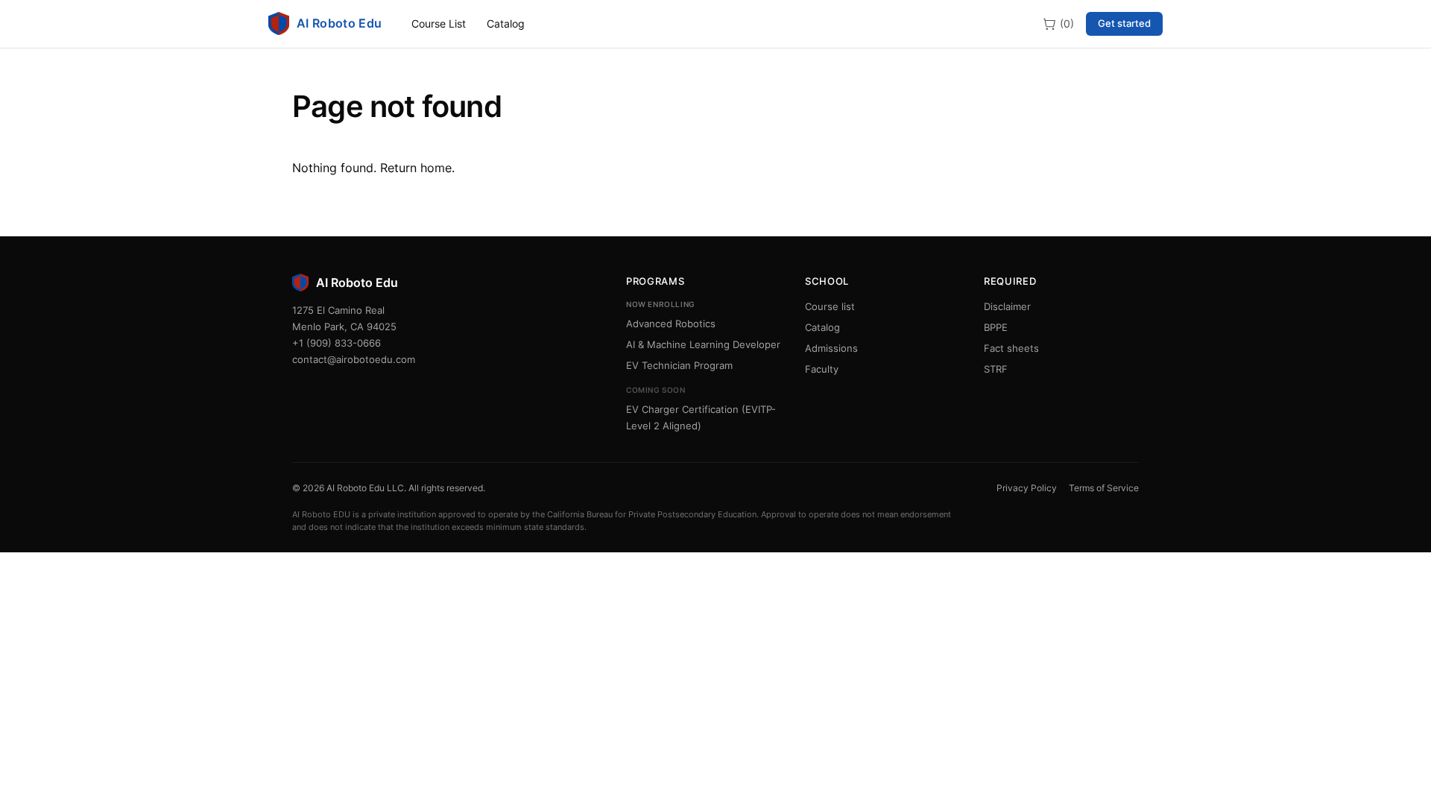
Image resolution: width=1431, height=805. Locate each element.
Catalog (506, 23)
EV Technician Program (679, 365)
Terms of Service (1104, 487)
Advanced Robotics (671, 323)
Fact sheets (1011, 348)
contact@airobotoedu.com (353, 359)
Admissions (831, 348)
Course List (438, 23)
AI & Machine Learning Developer (703, 344)
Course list (830, 306)
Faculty (821, 369)
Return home (416, 167)
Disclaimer (1007, 306)
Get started (1124, 23)
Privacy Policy (1026, 487)
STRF (996, 369)
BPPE (996, 327)
